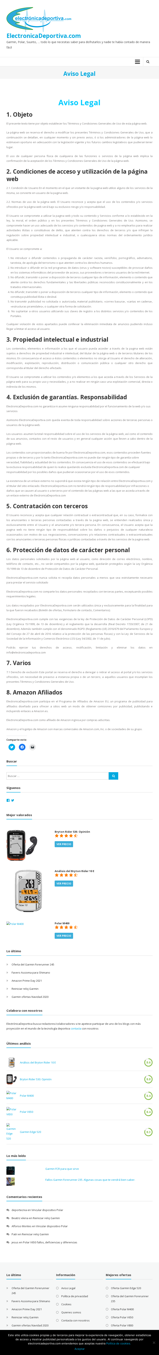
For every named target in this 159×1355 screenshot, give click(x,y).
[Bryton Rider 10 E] (11, 1062)
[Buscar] (113, 776)
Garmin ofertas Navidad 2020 (30, 997)
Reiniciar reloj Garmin (25, 989)
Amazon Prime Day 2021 (27, 980)
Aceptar (80, 1348)
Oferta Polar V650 (122, 1317)
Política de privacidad (74, 1296)
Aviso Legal (68, 1288)
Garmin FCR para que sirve (62, 1169)
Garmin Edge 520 (30, 1132)
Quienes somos (71, 1312)
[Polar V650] (11, 1112)
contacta (76, 1028)
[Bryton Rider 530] (11, 1079)
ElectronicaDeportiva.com (43, 36)
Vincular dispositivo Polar (47, 1210)
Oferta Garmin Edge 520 (126, 1288)
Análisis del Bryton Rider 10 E (38, 1062)
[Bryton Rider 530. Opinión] (21, 845)
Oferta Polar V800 (122, 1325)
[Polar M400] (15, 924)
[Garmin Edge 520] (11, 1132)
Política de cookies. (118, 1343)
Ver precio (64, 844)
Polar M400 (27, 1095)
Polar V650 (26, 1112)
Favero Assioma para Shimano (31, 972)
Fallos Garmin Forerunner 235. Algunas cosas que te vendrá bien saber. (90, 1180)
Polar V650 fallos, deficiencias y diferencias (50, 1242)
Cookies (66, 1304)
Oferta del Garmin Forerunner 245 (33, 964)
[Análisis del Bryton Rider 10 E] (28, 891)
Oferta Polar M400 (122, 1309)
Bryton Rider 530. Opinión (36, 1079)
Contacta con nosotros (75, 1320)
